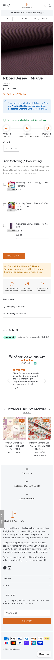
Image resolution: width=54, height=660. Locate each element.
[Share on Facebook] (13, 330)
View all (27, 412)
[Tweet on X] (10, 330)
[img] (27, 360)
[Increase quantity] (16, 148)
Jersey (17, 19)
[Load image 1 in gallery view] (27, 48)
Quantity (7, 142)
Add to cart (14, 256)
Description (8, 300)
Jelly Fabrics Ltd (14, 649)
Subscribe (27, 621)
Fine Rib (24, 19)
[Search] (10, 5)
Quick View (11, 189)
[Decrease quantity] (5, 148)
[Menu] (4, 5)
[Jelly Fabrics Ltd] (27, 6)
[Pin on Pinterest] (17, 330)
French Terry (34, 19)
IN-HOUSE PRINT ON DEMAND (27, 408)
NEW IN (8, 19)
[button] (15, 93)
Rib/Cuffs (45, 19)
